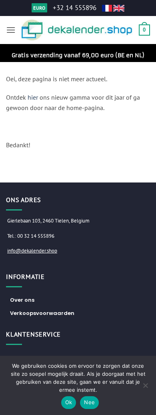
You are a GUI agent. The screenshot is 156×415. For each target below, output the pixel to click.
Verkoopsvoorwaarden (42, 313)
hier (33, 97)
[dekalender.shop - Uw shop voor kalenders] (77, 30)
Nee (89, 402)
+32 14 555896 (74, 7)
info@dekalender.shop (32, 250)
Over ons (22, 300)
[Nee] (145, 387)
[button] (11, 30)
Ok (68, 402)
